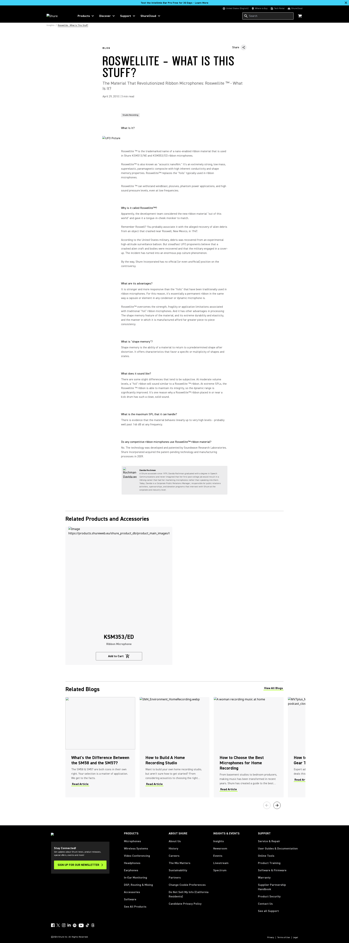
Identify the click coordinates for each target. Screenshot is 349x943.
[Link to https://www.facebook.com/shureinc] (53, 925)
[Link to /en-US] (58, 16)
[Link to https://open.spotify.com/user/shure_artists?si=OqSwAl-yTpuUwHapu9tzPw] (75, 925)
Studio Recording (130, 115)
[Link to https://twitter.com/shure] (58, 925)
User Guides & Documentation (278, 848)
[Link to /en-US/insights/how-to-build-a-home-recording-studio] (174, 747)
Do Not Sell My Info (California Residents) (188, 894)
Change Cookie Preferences (187, 885)
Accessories (132, 892)
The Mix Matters (179, 863)
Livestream (220, 863)
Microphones (132, 841)
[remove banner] (346, 3)
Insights (218, 841)
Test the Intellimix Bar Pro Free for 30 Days (174, 3)
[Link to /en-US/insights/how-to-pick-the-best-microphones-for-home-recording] (249, 747)
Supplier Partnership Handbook (278, 887)
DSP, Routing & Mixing (138, 885)
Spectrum (219, 870)
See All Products (135, 906)
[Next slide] (277, 805)
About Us (175, 841)
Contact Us (265, 904)
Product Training (269, 863)
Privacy (270, 937)
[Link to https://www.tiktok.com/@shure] (87, 925)
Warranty (264, 877)
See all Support (268, 911)
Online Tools (266, 856)
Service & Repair (269, 841)
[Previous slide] (266, 805)
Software (130, 899)
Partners (175, 877)
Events (217, 856)
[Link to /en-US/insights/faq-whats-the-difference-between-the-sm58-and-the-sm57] (100, 747)
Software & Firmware (272, 870)
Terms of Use (283, 937)
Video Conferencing (137, 856)
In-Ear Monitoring (135, 877)
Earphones (131, 870)
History (173, 848)
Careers (174, 856)
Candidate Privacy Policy (185, 904)
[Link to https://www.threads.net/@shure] (93, 925)
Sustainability (178, 870)
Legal (295, 937)
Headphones (132, 863)
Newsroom (220, 848)
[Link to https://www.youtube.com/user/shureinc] (81, 925)
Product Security (269, 896)
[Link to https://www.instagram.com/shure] (63, 925)
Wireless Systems (136, 848)
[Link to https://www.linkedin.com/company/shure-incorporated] (69, 925)
